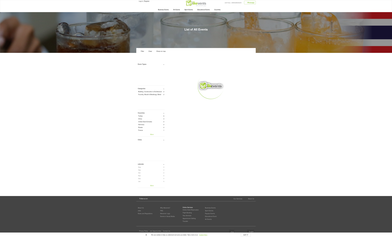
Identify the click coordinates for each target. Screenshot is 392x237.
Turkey (151, 116)
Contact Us (166, 231)
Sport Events (188, 10)
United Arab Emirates (151, 122)
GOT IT (245, 235)
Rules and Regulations (145, 213)
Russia (151, 127)
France (151, 130)
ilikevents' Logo (165, 213)
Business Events (163, 10)
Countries (217, 10)
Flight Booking (187, 213)
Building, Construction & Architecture (151, 92)
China (151, 119)
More (211, 102)
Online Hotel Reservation (191, 210)
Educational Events (203, 10)
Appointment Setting (189, 218)
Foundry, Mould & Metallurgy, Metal (151, 94)
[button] (160, 51)
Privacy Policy (143, 231)
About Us (251, 199)
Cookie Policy (203, 235)
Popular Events (210, 213)
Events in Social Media (167, 216)
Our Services (237, 199)
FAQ (161, 211)
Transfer (185, 221)
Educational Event (211, 216)
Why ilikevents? (165, 208)
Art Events (176, 10)
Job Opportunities (155, 231)
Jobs (139, 211)
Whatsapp (250, 3)
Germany (151, 124)
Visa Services (187, 215)
